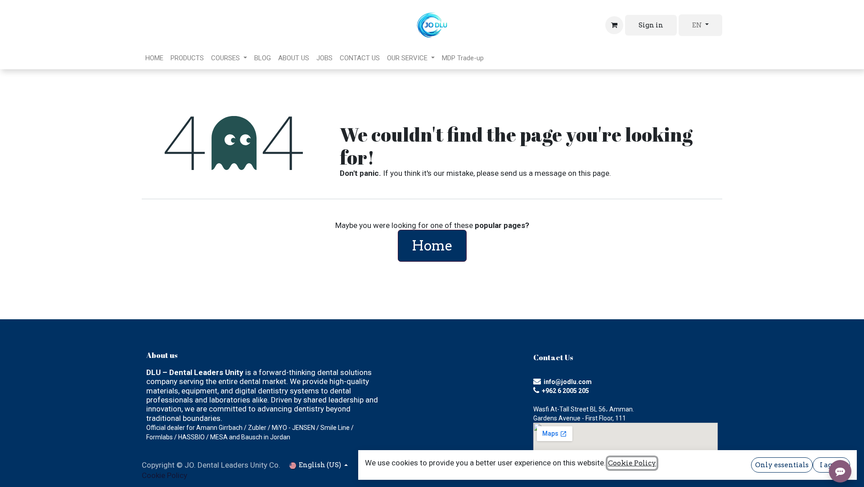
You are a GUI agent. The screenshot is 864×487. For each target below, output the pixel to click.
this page (593, 173)
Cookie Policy (164, 475)
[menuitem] (154, 58)
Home (432, 245)
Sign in (651, 25)
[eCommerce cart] (614, 25)
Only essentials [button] (782, 465)
